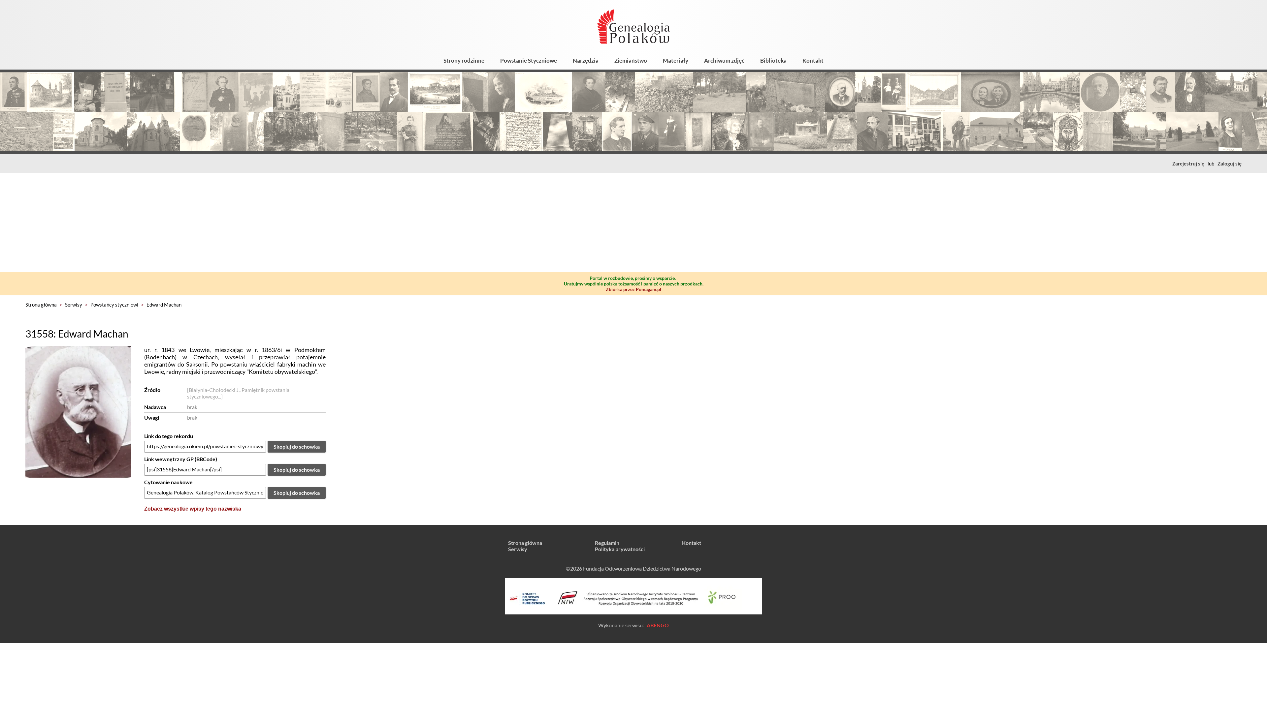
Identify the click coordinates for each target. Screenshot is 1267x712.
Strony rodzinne (463, 60)
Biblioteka (773, 60)
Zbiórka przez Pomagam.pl (633, 289)
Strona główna (41, 305)
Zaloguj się (1230, 163)
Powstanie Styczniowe (528, 60)
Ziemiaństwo (630, 60)
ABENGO (658, 625)
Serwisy (73, 305)
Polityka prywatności (620, 549)
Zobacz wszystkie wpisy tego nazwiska (192, 509)
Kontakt (813, 60)
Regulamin (607, 543)
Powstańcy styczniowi (114, 305)
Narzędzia (586, 60)
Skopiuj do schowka (297, 446)
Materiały (675, 60)
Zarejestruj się (1188, 163)
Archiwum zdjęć (724, 60)
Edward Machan (163, 305)
